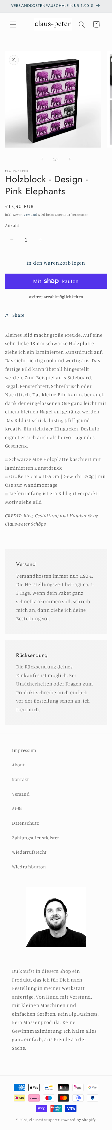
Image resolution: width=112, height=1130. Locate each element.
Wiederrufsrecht (29, 852)
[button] (13, 24)
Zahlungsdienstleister (35, 838)
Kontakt (20, 779)
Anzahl (12, 225)
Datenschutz (25, 823)
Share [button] (18, 315)
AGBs (17, 808)
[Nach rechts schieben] (69, 159)
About (18, 765)
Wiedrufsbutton (29, 867)
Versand (30, 215)
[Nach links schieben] (42, 159)
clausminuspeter (44, 1119)
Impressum (24, 750)
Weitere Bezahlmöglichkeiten (56, 296)
